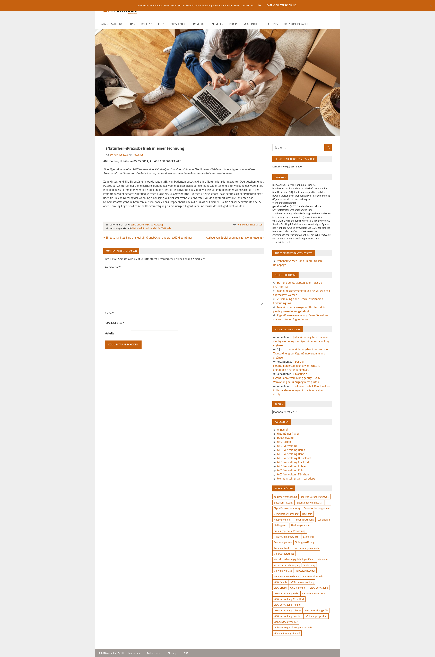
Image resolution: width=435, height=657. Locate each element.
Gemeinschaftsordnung (286, 513)
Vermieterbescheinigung (287, 565)
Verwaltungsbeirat (305, 570)
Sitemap (172, 653)
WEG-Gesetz (280, 582)
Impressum (134, 653)
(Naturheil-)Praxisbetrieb (144, 228)
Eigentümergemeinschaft (310, 502)
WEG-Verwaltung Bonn (290, 454)
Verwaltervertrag (283, 570)
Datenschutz (153, 653)
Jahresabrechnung (304, 519)
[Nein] (430, 5)
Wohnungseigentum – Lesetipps (296, 478)
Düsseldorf (178, 24)
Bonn (132, 24)
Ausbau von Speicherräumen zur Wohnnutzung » (235, 237)
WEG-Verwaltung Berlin (291, 449)
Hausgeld (307, 513)
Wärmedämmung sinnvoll (287, 633)
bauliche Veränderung (285, 496)
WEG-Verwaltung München (293, 474)
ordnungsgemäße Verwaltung (289, 531)
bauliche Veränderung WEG (315, 496)
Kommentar (112, 267)
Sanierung (308, 536)
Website (109, 333)
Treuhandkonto (282, 548)
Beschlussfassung (283, 502)
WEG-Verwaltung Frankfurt (293, 462)
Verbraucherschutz (284, 553)
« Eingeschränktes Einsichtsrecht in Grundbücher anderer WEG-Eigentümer (147, 237)
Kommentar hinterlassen (250, 224)
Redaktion (138, 154)
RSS (186, 653)
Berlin (233, 24)
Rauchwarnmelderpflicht (286, 536)
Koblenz (146, 24)
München (217, 24)
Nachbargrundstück (301, 525)
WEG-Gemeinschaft (312, 576)
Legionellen (324, 519)
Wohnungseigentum (316, 616)
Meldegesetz (281, 525)
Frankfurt (199, 24)
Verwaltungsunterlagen (286, 576)
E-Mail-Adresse (114, 323)
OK (259, 5)
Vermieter (323, 559)
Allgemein (283, 429)
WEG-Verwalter (298, 587)
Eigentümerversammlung (287, 508)
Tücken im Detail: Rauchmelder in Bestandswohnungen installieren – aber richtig (301, 390)
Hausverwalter (285, 437)
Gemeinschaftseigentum (316, 508)
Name (109, 313)
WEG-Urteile (251, 24)
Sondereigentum (283, 542)
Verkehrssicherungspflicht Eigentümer (294, 559)
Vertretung (309, 565)
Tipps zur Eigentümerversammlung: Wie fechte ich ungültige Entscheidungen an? (297, 365)
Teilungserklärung (304, 542)
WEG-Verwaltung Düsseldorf (294, 458)
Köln (161, 24)
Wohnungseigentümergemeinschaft (293, 627)
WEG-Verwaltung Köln (290, 470)
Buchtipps (271, 24)
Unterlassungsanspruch (306, 548)
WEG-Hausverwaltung (302, 582)
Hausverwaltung (282, 519)
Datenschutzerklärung (282, 5)
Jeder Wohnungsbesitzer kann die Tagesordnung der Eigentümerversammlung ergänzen (301, 341)
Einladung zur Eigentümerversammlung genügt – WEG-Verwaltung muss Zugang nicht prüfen (297, 378)
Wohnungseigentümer (286, 621)
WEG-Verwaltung (112, 24)
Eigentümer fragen (296, 24)
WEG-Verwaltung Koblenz (292, 466)
